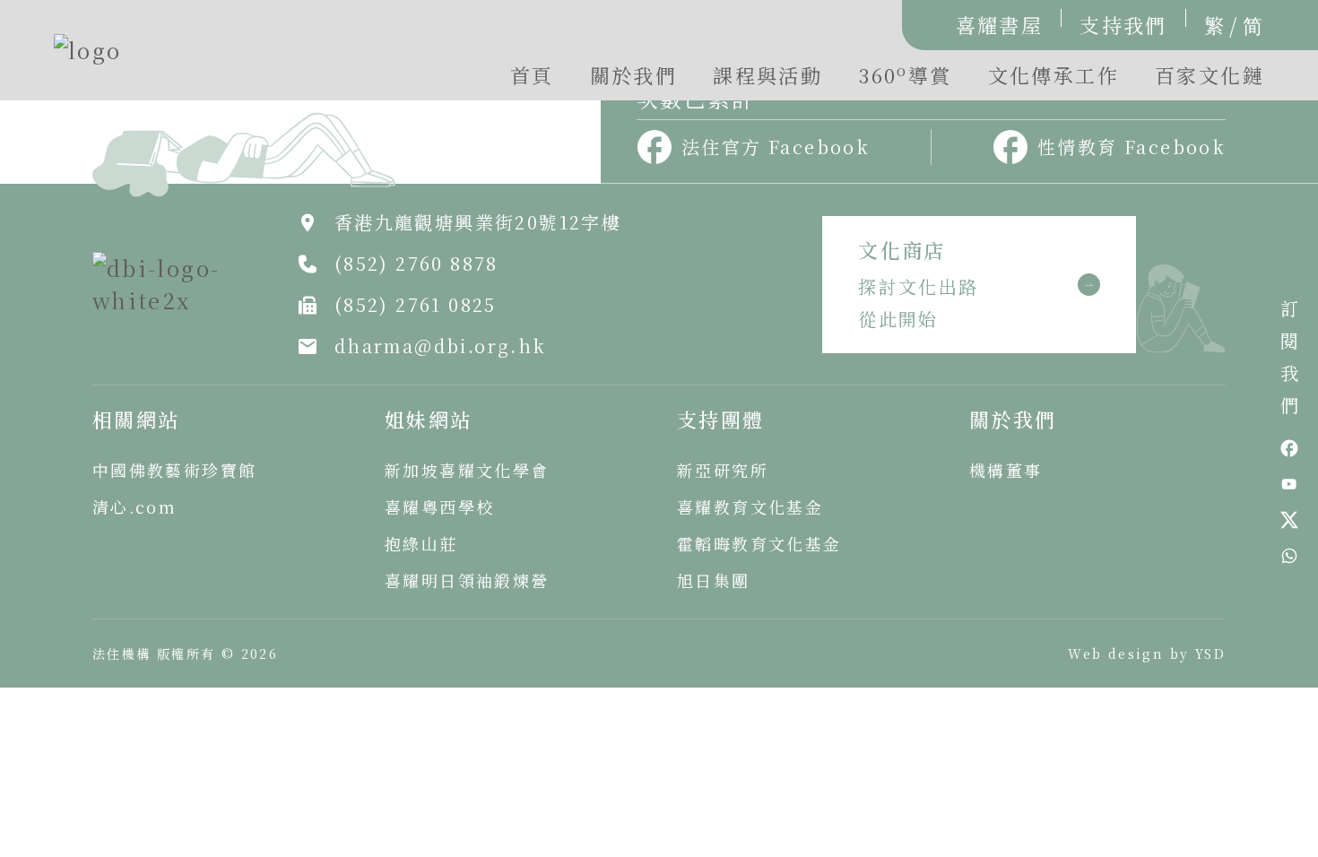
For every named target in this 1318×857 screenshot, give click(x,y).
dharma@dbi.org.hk (440, 346)
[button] (904, 79)
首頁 (532, 75)
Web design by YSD (1147, 653)
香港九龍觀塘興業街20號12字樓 (477, 222)
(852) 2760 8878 (416, 263)
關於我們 (634, 75)
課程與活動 (767, 75)
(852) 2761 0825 (415, 304)
